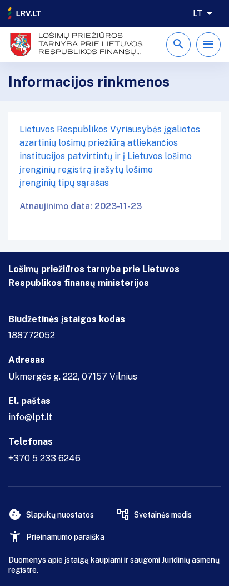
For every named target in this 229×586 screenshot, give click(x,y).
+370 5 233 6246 (44, 458)
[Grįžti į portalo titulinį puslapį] (25, 13)
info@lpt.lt (30, 417)
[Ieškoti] (178, 44)
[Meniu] (208, 44)
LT (197, 13)
